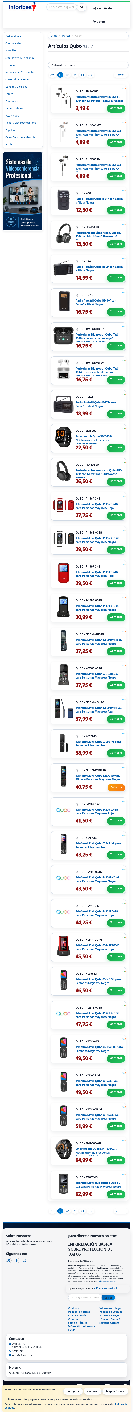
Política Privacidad (79, 1311)
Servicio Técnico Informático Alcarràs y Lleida (81, 1326)
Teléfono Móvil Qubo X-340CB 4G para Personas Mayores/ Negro (97, 1083)
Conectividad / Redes (17, 79)
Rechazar (93, 1391)
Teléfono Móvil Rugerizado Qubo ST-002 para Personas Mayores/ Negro (99, 1184)
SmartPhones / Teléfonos (19, 57)
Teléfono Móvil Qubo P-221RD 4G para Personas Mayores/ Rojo (97, 913)
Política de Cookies (110, 1311)
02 (67, 75)
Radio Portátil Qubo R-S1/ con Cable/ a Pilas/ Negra (99, 200)
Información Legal (110, 1308)
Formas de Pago (109, 1315)
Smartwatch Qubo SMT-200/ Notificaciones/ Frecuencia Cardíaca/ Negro (94, 440)
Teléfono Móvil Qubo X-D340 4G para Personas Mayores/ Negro (99, 1049)
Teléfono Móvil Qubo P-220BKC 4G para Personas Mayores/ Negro (97, 879)
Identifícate (104, 8)
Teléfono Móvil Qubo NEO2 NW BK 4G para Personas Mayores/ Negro (98, 777)
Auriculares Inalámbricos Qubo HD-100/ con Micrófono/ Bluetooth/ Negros (99, 236)
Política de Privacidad (107, 1281)
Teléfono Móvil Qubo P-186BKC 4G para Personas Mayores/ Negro (97, 540)
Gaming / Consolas (16, 86)
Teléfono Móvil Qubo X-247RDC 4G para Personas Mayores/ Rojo (98, 947)
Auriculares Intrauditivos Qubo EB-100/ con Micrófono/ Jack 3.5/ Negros (99, 99)
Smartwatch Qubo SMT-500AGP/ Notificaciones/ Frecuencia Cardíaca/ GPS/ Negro (97, 1152)
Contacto (73, 1308)
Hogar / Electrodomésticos (20, 122)
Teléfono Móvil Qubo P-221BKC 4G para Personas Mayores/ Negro (97, 1015)
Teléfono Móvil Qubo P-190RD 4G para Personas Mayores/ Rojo (97, 574)
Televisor (10, 65)
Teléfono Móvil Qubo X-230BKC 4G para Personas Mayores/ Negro (97, 676)
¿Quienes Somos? (109, 1319)
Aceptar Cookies (115, 1391)
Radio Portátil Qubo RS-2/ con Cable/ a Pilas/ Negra (99, 268)
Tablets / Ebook (14, 108)
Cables (9, 94)
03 (75, 75)
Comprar (116, 108)
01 (60, 75)
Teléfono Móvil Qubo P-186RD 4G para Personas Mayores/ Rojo (97, 506)
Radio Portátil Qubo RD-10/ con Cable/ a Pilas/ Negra (96, 302)
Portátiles (10, 50)
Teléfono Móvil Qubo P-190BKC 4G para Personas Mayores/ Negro (97, 608)
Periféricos (11, 101)
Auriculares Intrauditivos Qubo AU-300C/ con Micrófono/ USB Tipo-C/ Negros (99, 168)
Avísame (116, 787)
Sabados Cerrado (109, 1322)
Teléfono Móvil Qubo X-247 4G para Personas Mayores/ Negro (98, 845)
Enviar (108, 1298)
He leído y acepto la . (95, 1288)
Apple (8, 144)
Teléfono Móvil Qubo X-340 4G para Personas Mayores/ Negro (98, 981)
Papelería (10, 130)
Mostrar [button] (120, 75)
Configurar (73, 1391)
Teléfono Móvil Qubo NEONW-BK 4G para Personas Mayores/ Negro (99, 642)
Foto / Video (12, 115)
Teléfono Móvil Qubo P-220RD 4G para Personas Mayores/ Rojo (97, 811)
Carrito (100, 21)
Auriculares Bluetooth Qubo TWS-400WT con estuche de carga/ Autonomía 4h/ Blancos (97, 372)
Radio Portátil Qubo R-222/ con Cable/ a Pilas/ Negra (96, 404)
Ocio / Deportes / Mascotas (21, 137)
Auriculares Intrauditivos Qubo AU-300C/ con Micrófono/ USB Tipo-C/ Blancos (99, 134)
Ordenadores (13, 36)
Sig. (90, 75)
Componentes (13, 43)
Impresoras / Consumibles (20, 72)
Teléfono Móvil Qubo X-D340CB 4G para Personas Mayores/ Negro (98, 1117)
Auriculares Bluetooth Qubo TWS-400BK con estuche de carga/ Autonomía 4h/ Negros (97, 338)
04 (82, 75)
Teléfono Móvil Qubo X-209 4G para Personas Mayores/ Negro (98, 743)
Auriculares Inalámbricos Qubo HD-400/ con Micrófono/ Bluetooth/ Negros (99, 474)
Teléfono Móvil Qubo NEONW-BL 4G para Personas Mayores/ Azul (99, 710)
